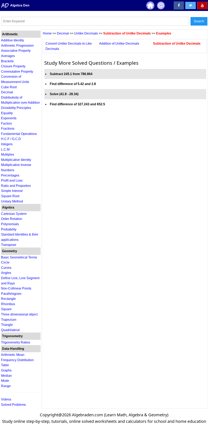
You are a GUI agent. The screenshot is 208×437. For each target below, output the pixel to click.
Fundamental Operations (19, 134)
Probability (8, 229)
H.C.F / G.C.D (11, 139)
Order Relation (11, 219)
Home (47, 33)
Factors (6, 123)
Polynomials (10, 224)
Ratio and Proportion (16, 185)
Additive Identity (12, 40)
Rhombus (8, 304)
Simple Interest (12, 191)
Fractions (7, 128)
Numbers (7, 170)
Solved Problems (13, 404)
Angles (6, 272)
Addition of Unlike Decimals (119, 43)
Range (6, 386)
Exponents (8, 118)
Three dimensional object (19, 314)
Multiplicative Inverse (16, 165)
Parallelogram (11, 293)
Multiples (7, 154)
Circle (5, 262)
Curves (6, 267)
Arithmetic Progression (17, 45)
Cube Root (9, 87)
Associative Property (16, 50)
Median (6, 375)
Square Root (10, 196)
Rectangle (8, 298)
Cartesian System (14, 213)
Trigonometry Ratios (15, 342)
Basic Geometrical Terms (19, 257)
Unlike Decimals (85, 33)
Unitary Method (12, 201)
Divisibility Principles (16, 108)
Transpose (8, 244)
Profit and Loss (12, 180)
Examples (163, 33)
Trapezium (8, 319)
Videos (6, 399)
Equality (7, 113)
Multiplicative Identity (16, 159)
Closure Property (13, 66)
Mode (5, 380)
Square (6, 309)
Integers (7, 144)
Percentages (10, 175)
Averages (8, 56)
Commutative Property (17, 71)
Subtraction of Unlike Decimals (126, 33)
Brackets (7, 61)
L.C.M (5, 149)
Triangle (7, 324)
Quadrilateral (10, 330)
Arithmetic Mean (12, 354)
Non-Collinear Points (16, 288)
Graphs (6, 370)
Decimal (7, 92)
